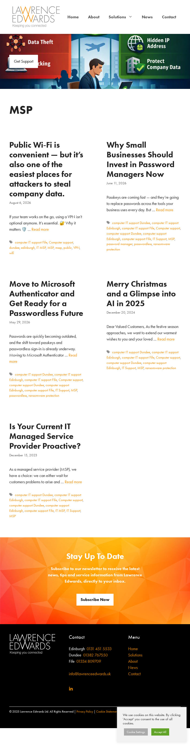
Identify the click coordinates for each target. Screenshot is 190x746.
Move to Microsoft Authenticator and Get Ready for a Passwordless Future (46, 298)
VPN (76, 248)
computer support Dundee (124, 233)
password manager (120, 244)
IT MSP (41, 248)
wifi (11, 253)
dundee (14, 248)
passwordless (143, 244)
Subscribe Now (95, 599)
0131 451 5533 (99, 648)
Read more (40, 229)
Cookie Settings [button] (136, 732)
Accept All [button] (160, 732)
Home (73, 16)
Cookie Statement (107, 712)
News (147, 16)
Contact (169, 16)
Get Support (23, 61)
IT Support (160, 239)
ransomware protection (43, 395)
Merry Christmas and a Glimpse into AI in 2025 (141, 293)
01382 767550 (95, 655)
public (67, 248)
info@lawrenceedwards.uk (90, 673)
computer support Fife (136, 239)
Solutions (117, 16)
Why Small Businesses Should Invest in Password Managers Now (140, 159)
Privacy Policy (84, 712)
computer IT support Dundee (131, 223)
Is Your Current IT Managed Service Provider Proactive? (45, 436)
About (93, 16)
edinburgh (28, 248)
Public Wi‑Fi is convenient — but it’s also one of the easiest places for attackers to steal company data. (46, 169)
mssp (58, 248)
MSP (51, 248)
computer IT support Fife (31, 242)
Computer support (61, 242)
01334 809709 (88, 661)
